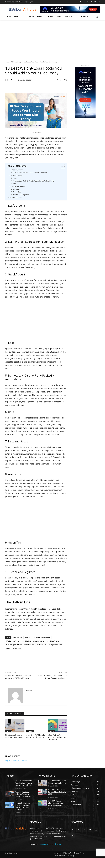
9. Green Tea (16, 192)
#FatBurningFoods (12, 641)
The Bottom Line (15, 197)
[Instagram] (94, 1)
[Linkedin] (91, 1)
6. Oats (13, 184)
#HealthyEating (38, 641)
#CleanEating (17, 637)
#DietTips (27, 637)
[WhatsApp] (41, 86)
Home (7, 62)
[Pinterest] (87, 1)
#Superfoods (41, 645)
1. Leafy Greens (17, 170)
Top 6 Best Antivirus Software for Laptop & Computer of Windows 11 (24, 794)
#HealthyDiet (26, 641)
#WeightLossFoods (55, 645)
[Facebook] (80, 1)
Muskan (13, 80)
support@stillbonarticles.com (50, 844)
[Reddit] (98, 1)
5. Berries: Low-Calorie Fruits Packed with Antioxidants (32, 181)
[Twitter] (84, 1)
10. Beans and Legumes (20, 195)
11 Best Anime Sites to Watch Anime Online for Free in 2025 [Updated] (23, 783)
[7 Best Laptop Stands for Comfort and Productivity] (14, 725)
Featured (9, 731)
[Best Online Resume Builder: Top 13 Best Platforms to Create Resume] (9, 805)
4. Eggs (14, 178)
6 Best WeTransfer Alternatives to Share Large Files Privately (57, 737)
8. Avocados (15, 189)
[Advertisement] (52, 39)
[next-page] (10, 745)
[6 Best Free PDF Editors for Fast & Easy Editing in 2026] (36, 725)
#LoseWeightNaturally (14, 645)
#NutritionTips (29, 645)
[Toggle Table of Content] (61, 166)
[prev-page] (6, 745)
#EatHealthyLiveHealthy (42, 637)
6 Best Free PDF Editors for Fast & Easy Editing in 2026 (57, 792)
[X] (29, 86)
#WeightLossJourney (13, 648)
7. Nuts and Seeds (18, 186)
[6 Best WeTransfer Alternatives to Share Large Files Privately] (57, 725)
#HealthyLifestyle (53, 641)
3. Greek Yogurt (17, 175)
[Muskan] (6, 80)
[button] (97, 17)
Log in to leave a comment (16, 761)
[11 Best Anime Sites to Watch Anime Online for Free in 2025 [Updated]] (9, 783)
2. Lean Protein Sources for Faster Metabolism (29, 173)
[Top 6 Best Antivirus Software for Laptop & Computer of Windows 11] (9, 794)
